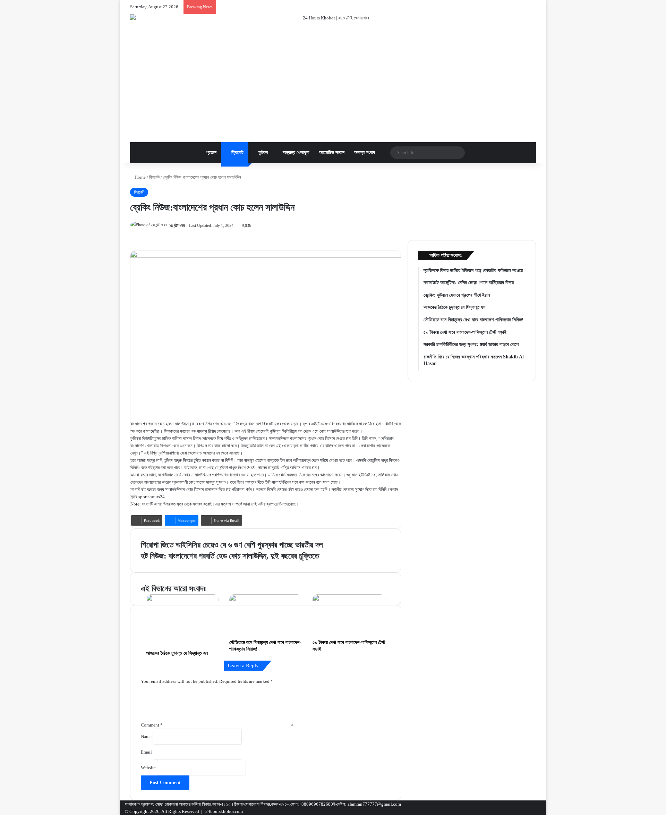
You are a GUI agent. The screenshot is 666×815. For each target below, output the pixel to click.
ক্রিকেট (237, 152)
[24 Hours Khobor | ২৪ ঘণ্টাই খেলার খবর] (333, 78)
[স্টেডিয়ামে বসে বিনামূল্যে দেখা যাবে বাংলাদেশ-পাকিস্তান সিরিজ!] (265, 614)
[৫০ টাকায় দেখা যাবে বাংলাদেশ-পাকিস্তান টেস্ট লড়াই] (349, 614)
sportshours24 (151, 496)
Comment (152, 725)
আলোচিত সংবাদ (331, 152)
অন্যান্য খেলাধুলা (295, 152)
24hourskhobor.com (224, 811)
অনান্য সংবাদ (364, 152)
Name (146, 736)
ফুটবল (262, 152)
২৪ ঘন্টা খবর (177, 225)
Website (148, 767)
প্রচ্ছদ (210, 152)
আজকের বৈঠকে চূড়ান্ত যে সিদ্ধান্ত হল (177, 653)
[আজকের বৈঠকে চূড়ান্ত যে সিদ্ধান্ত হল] (182, 620)
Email (146, 752)
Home (140, 177)
